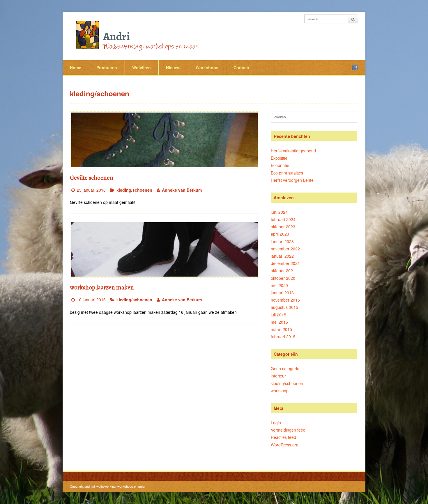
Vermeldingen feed (288, 430)
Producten (106, 67)
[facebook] (355, 67)
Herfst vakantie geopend (293, 151)
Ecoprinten (281, 165)
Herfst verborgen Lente (292, 180)
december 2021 (285, 263)
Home (75, 67)
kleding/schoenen (134, 190)
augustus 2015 (284, 307)
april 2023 (280, 234)
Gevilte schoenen (91, 178)
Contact (241, 67)
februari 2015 (283, 336)
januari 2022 (282, 256)
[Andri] (135, 35)
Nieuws (173, 67)
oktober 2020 (283, 278)
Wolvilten (141, 67)
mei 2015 (279, 322)
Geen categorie (285, 368)
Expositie (279, 158)
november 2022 (285, 249)
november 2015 (285, 300)
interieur (278, 376)
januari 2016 (282, 292)
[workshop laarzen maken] (164, 249)
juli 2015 (278, 315)
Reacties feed (283, 437)
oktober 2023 (283, 226)
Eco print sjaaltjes (287, 173)
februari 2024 (283, 219)
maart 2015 (281, 329)
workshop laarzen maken (102, 287)
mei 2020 (279, 285)
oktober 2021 (283, 270)
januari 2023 (282, 241)
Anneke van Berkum (182, 190)
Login (276, 422)
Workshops (207, 67)
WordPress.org (284, 445)
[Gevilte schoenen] (164, 139)
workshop (280, 390)
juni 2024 (279, 212)
